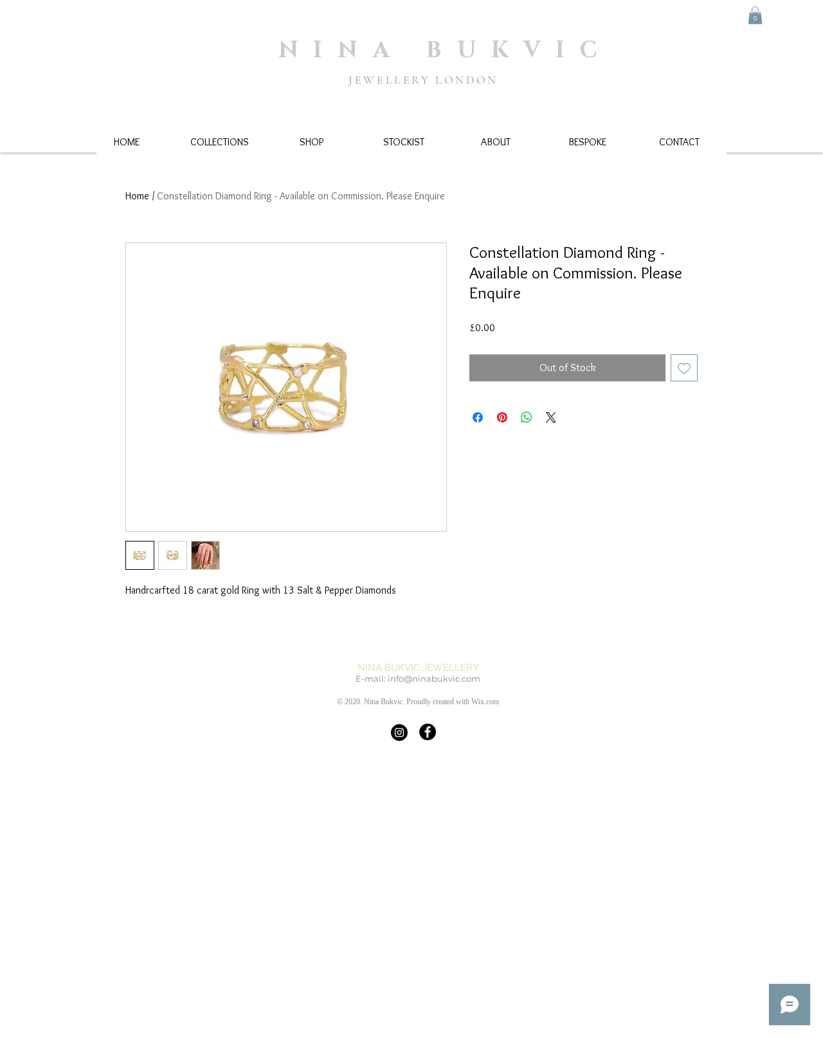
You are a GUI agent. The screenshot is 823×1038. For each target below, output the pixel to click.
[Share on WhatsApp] (526, 417)
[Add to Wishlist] (684, 367)
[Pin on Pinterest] (502, 417)
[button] (755, 15)
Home (137, 196)
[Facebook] (427, 732)
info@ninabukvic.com (434, 678)
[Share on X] (551, 417)
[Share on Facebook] (477, 417)
